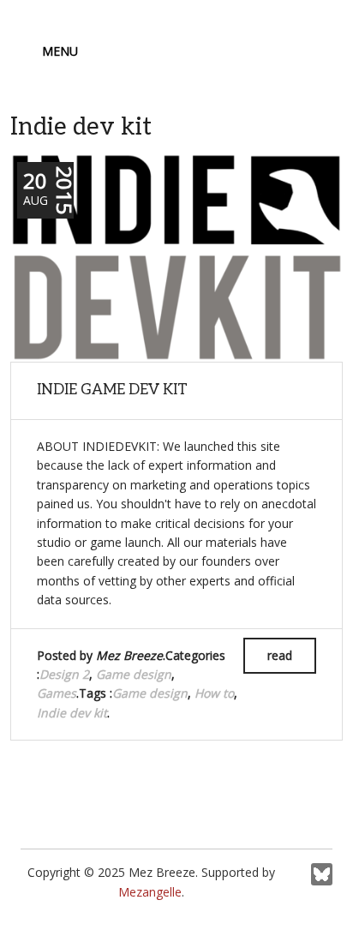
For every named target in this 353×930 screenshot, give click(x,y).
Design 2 (64, 674)
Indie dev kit (72, 713)
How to (214, 693)
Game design (133, 674)
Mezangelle (150, 892)
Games (56, 693)
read (279, 655)
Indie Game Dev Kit (112, 390)
